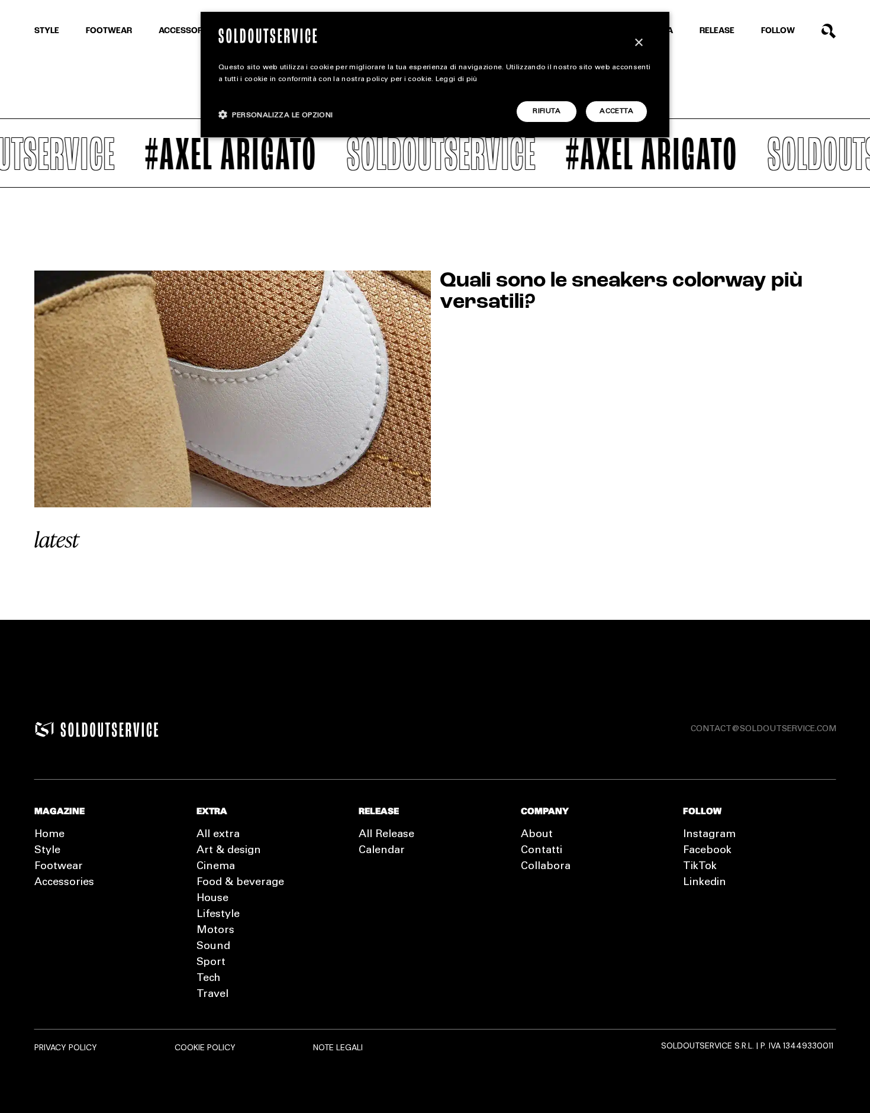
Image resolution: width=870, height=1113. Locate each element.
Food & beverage (240, 882)
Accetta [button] (616, 111)
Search (828, 31)
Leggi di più (457, 79)
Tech (208, 978)
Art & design (228, 850)
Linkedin (704, 882)
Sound (213, 946)
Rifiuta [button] (546, 111)
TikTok (700, 866)
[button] (275, 114)
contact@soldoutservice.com (763, 729)
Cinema (215, 866)
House (212, 898)
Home (49, 834)
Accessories (187, 31)
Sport (210, 962)
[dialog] (435, 74)
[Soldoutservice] (44, 729)
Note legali (338, 1047)
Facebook (707, 850)
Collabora (546, 866)
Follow (778, 31)
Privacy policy (65, 1047)
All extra (218, 834)
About (537, 834)
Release (717, 31)
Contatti (541, 850)
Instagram (709, 834)
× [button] (638, 42)
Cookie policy (205, 1047)
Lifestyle (218, 914)
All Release (386, 834)
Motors (215, 930)
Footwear (109, 31)
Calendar (382, 850)
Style (46, 31)
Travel (212, 994)
